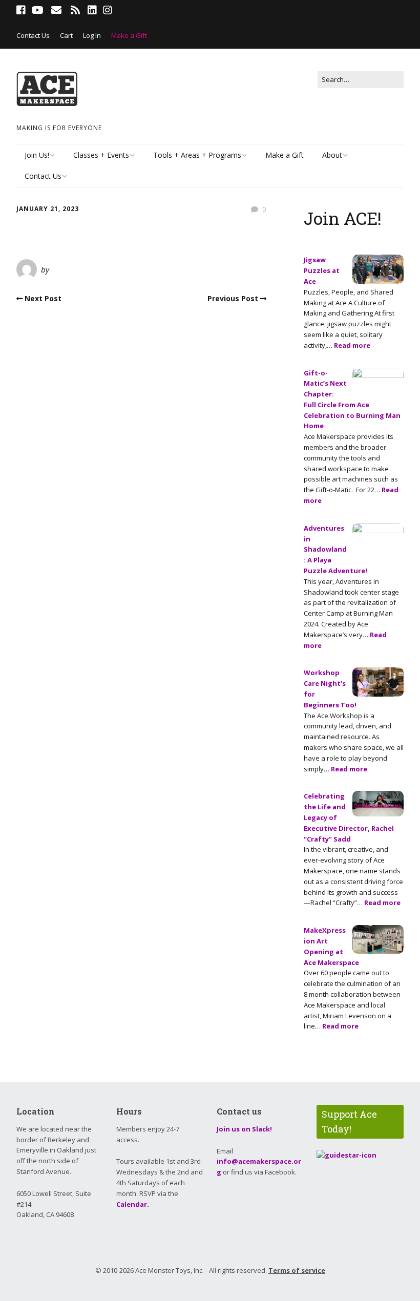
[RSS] (75, 10)
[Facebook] (22, 10)
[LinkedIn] (92, 10)
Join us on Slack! (244, 1129)
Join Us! (37, 155)
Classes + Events (101, 155)
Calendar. (132, 1204)
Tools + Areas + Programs (197, 155)
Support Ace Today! (349, 1121)
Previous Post (232, 298)
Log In (92, 35)
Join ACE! (343, 217)
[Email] (56, 10)
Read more (352, 345)
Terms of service (296, 1270)
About (332, 155)
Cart (66, 35)
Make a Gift (129, 35)
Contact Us (33, 35)
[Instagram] (107, 10)
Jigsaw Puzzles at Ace (322, 270)
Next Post (43, 298)
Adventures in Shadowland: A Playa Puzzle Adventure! (335, 549)
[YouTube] (38, 10)
